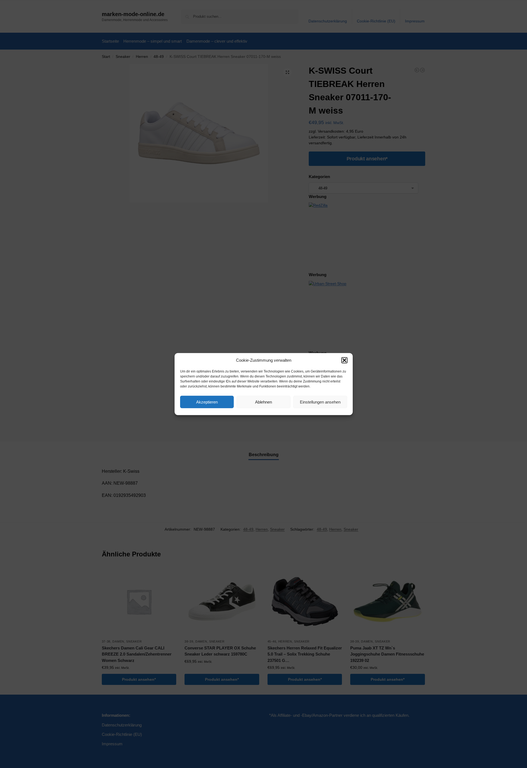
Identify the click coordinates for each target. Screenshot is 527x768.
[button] (344, 360)
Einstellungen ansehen (320, 401)
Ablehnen (263, 401)
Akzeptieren (207, 401)
